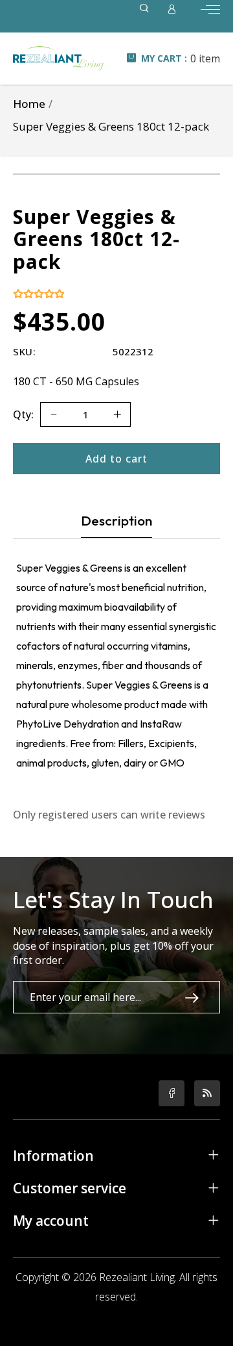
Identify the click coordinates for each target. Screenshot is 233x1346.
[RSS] (207, 1093)
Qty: (23, 414)
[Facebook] (171, 1093)
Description (116, 520)
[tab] (116, 520)
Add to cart (116, 458)
